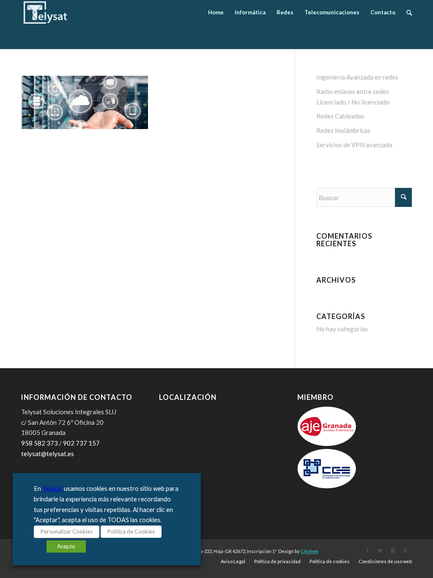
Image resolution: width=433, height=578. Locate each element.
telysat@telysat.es (47, 453)
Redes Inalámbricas (343, 130)
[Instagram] (392, 550)
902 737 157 (81, 443)
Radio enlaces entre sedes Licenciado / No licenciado (352, 97)
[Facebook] (367, 550)
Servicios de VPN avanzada (354, 145)
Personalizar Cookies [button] (67, 531)
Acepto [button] (66, 546)
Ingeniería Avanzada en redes (357, 77)
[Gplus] (405, 550)
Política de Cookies (131, 531)
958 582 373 (39, 443)
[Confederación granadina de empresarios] (326, 486)
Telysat (53, 488)
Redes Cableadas (340, 116)
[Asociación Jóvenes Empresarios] (326, 443)
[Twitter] (380, 550)
